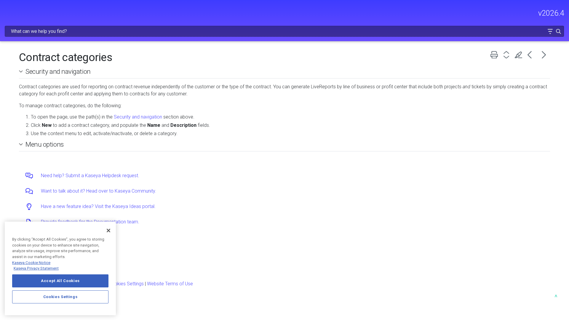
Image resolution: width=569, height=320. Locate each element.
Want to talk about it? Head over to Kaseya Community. (98, 191)
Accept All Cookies (60, 281)
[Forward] (544, 54)
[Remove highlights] (520, 54)
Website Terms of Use (170, 284)
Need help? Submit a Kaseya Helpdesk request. (90, 175)
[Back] (532, 54)
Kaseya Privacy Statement (36, 268)
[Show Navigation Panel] (8, 10)
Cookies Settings (126, 284)
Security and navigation (58, 71)
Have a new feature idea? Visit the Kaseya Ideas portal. (98, 206)
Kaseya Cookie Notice (31, 262)
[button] (550, 31)
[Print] (495, 54)
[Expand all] (507, 54)
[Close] (108, 230)
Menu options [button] (44, 144)
